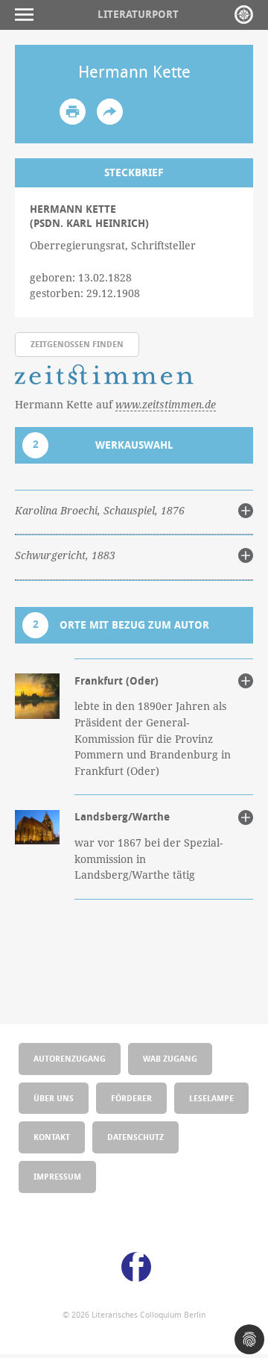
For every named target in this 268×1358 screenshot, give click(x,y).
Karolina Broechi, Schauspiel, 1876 (100, 511)
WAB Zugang (170, 1058)
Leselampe (211, 1097)
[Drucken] (73, 112)
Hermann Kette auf (115, 405)
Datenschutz (135, 1136)
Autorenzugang (70, 1058)
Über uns (54, 1097)
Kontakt (52, 1136)
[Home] (243, 14)
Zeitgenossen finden (77, 343)
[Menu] (28, 14)
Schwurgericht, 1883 (65, 555)
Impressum (57, 1176)
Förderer (131, 1097)
